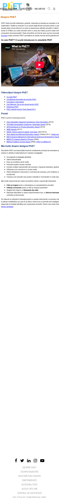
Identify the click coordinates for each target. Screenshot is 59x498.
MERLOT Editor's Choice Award (18, 141)
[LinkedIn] (28, 461)
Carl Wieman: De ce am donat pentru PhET (23, 104)
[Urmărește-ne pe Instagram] (35, 461)
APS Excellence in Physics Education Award (23, 127)
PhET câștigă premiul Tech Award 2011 (21, 109)
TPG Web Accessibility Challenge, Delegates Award (26, 124)
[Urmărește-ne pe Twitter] (22, 461)
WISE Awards (12, 129)
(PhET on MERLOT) (43, 141)
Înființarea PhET (13, 107)
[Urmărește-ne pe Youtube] (42, 461)
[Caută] (49, 9)
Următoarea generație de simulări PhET (21, 99)
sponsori (4, 35)
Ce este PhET (12, 97)
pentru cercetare (7, 206)
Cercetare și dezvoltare (15, 102)
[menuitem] (26, 9)
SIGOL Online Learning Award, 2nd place (22, 132)
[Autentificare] (54, 9)
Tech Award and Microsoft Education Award (23, 134)
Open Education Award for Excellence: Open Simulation (28, 122)
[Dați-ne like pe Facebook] (16, 461)
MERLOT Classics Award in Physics (20, 139)
